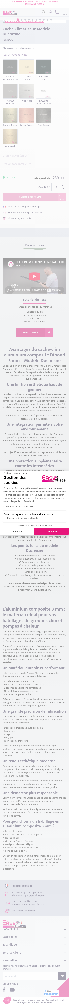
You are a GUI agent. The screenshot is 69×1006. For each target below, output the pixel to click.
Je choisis (17, 531)
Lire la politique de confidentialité (18, 506)
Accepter (52, 531)
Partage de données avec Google (22, 518)
